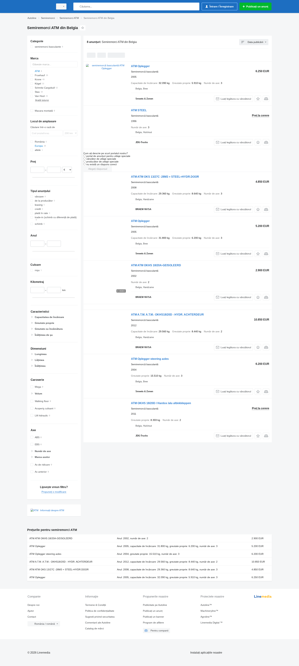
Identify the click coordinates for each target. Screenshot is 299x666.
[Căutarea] (77, 6)
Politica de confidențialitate (99, 610)
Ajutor (31, 610)
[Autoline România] (40, 6)
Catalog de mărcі (94, 628)
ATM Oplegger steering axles (150, 358)
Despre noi (33, 605)
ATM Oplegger (140, 66)
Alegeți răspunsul (97, 168)
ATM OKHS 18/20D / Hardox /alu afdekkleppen (161, 403)
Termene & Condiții (95, 605)
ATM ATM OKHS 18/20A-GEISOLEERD (156, 265)
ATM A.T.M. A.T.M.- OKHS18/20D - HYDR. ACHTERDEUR (167, 314)
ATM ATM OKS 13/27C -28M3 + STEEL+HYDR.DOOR (165, 176)
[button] (258, 98)
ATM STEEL (139, 110)
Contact (32, 616)
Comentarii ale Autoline (97, 622)
